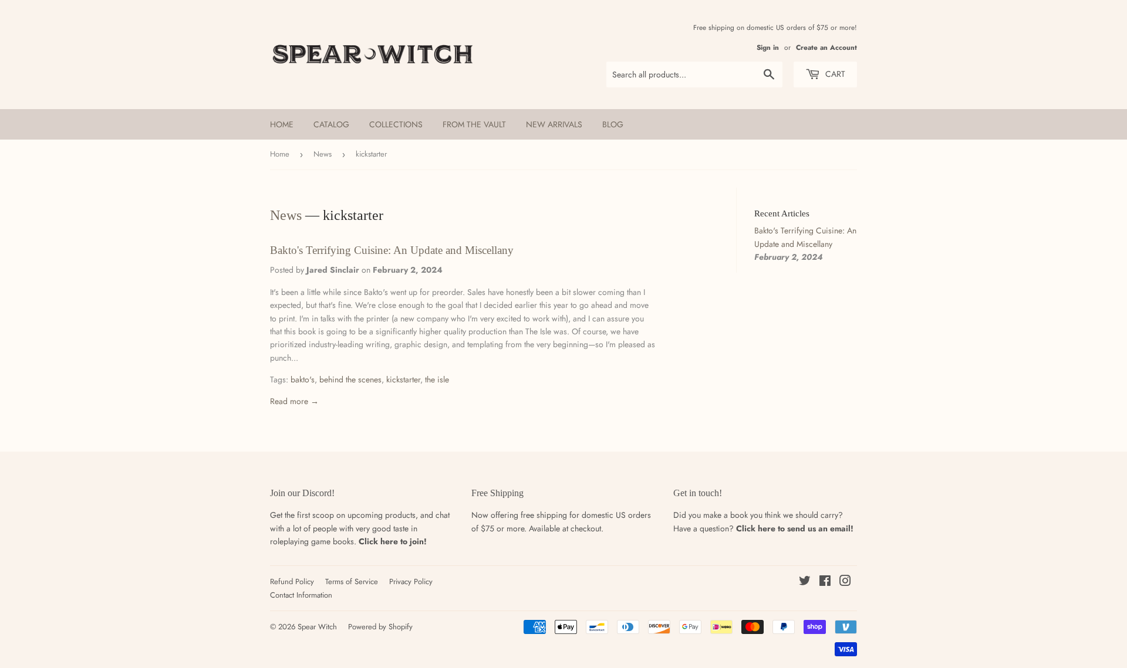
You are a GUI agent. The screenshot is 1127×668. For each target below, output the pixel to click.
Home (281, 124)
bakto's (303, 379)
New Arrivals (554, 124)
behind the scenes (350, 379)
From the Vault (474, 124)
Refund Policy (292, 581)
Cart (834, 74)
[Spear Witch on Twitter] (805, 582)
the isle (437, 379)
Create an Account (826, 47)
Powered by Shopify (380, 626)
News (322, 154)
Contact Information (301, 595)
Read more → (294, 401)
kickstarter (403, 379)
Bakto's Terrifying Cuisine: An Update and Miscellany (392, 250)
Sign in (768, 47)
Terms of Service (351, 581)
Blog (612, 124)
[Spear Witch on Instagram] (845, 582)
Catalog (331, 124)
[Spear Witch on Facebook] (825, 582)
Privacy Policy (411, 581)
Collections (396, 124)
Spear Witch (317, 626)
